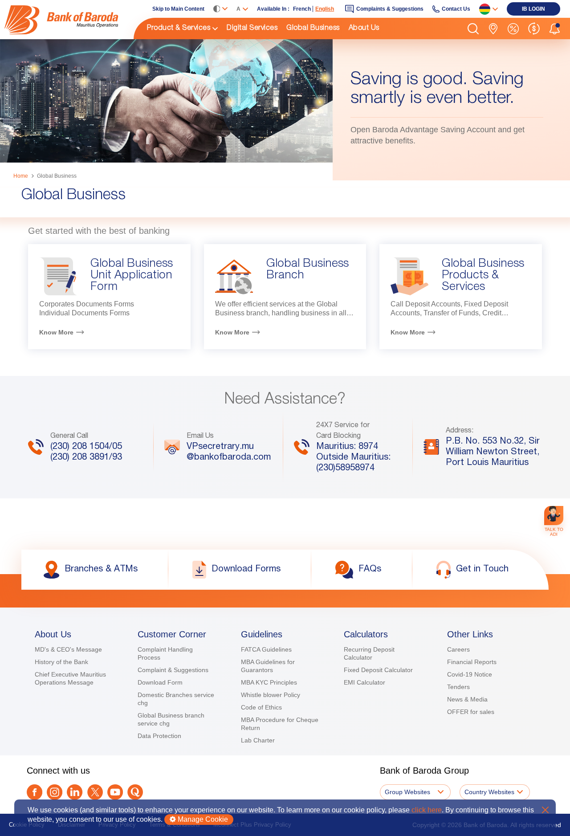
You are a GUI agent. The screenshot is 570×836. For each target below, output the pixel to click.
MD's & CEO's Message (68, 649)
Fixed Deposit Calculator (378, 669)
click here (426, 810)
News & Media (467, 699)
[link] (69, 19)
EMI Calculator (364, 682)
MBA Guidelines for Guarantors (268, 665)
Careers (458, 649)
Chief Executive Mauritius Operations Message (70, 678)
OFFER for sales (470, 711)
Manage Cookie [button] (202, 819)
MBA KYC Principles (269, 682)
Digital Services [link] (252, 28)
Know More (56, 332)
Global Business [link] (313, 28)
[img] (69, 19)
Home (20, 176)
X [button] (545, 810)
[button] (473, 28)
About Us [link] (364, 28)
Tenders (458, 686)
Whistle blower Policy (270, 694)
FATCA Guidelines (266, 649)
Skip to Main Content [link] (178, 9)
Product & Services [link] (178, 28)
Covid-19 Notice (469, 674)
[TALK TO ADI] (553, 515)
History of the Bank (61, 661)
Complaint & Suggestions (173, 669)
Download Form (160, 682)
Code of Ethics (261, 707)
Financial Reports (472, 661)
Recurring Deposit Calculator (369, 653)
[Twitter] (95, 792)
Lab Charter (258, 740)
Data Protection (159, 735)
